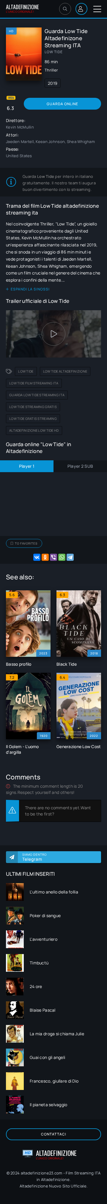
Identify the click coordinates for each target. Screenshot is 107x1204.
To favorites (26, 543)
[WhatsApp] (61, 557)
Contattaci (53, 1134)
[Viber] (53, 557)
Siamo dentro (34, 857)
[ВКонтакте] (36, 557)
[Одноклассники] (45, 557)
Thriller (51, 70)
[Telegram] (70, 557)
